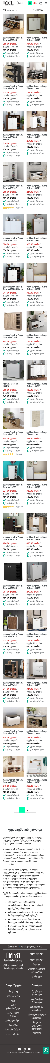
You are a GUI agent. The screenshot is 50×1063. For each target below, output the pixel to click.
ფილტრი (12, 10)
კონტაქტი (37, 976)
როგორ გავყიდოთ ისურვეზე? (36, 1025)
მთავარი (12, 946)
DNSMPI (37, 1033)
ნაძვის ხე (13, 991)
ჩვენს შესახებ (36, 959)
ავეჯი (13, 1000)
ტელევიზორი (13, 1034)
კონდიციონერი (13, 1020)
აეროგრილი (13, 995)
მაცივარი (13, 1025)
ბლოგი (36, 964)
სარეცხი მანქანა (13, 1029)
